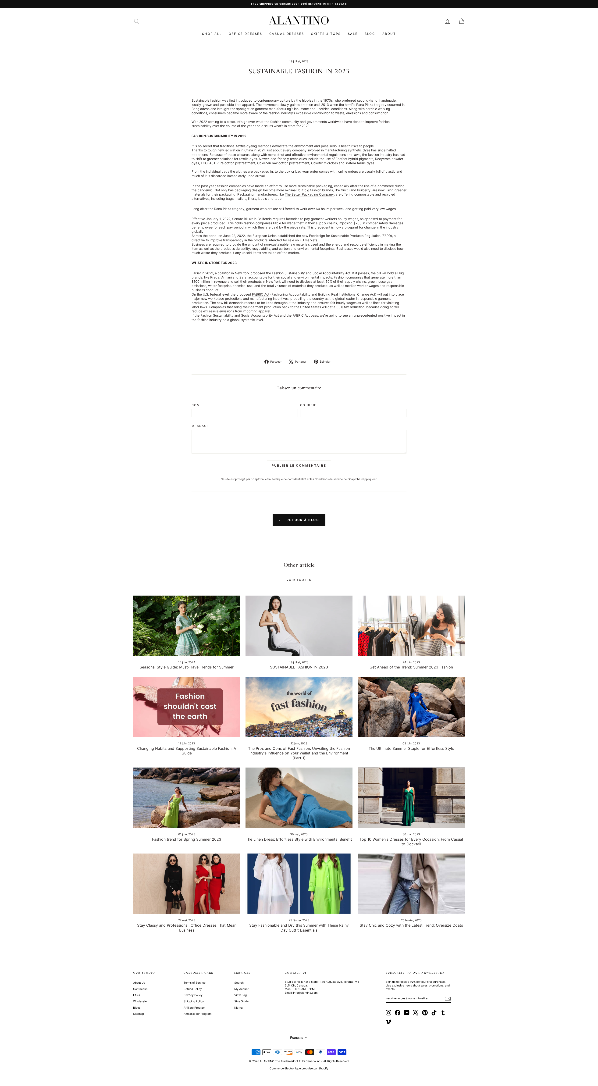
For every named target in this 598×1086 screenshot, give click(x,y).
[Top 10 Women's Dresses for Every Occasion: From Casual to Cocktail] (411, 798)
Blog (370, 34)
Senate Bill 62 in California (252, 219)
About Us (139, 982)
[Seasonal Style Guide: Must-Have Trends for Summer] (186, 626)
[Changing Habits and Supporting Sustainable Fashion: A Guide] (186, 707)
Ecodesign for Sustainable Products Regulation (345, 236)
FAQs (136, 995)
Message (200, 426)
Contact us (140, 989)
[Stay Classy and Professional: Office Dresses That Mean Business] (186, 884)
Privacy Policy (193, 995)
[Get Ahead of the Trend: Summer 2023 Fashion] (411, 626)
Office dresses (245, 34)
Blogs (136, 1007)
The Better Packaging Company (309, 194)
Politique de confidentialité (288, 479)
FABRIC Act (260, 294)
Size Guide (241, 1001)
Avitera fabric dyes (359, 163)
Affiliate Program (194, 1007)
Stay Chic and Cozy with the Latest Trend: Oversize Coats (411, 925)
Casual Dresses (286, 34)
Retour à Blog (302, 520)
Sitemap (138, 1013)
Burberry (363, 190)
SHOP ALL (212, 34)
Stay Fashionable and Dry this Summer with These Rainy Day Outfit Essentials (299, 927)
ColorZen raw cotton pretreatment (283, 163)
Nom (196, 405)
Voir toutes (299, 580)
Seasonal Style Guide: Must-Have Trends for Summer (187, 667)
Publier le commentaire (299, 465)
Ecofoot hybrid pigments (354, 159)
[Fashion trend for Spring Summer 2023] (186, 798)
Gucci (345, 190)
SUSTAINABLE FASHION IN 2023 (299, 667)
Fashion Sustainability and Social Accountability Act (311, 273)
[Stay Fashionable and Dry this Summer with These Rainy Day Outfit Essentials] (299, 884)
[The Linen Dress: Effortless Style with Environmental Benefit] (299, 798)
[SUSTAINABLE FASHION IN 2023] (299, 626)
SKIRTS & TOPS (326, 34)
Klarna (238, 1007)
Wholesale (140, 1001)
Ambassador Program (197, 1013)
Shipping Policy (194, 1001)
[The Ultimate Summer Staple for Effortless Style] (411, 707)
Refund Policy (193, 989)
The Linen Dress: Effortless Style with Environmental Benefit (299, 839)
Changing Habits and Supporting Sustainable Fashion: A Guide (186, 751)
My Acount (241, 989)
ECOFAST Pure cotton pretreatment (228, 163)
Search (239, 982)
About (389, 34)
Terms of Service (195, 982)
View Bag (240, 995)
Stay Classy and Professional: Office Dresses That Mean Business (186, 927)
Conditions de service (329, 479)
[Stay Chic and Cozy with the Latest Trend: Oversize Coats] (411, 884)
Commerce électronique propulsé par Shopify (299, 1068)
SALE (353, 34)
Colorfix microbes (324, 163)
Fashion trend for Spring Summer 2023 (186, 839)
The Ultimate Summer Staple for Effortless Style (411, 748)
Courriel (309, 405)
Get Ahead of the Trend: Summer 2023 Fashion (411, 667)
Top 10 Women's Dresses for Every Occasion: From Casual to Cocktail (411, 842)
